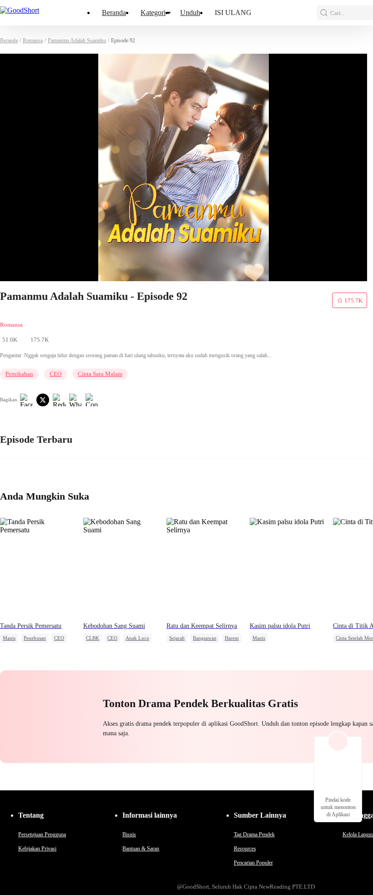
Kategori (153, 12)
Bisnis (129, 834)
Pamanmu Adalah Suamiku (77, 40)
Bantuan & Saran (140, 848)
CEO (55, 373)
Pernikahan (19, 373)
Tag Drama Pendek (254, 834)
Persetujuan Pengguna (42, 834)
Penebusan (35, 638)
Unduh (190, 12)
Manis (9, 638)
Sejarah (177, 638)
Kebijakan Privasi (37, 848)
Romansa (33, 40)
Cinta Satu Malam (100, 373)
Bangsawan (205, 638)
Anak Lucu (137, 638)
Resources (245, 848)
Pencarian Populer (253, 863)
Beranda (114, 12)
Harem (232, 638)
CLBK (92, 638)
